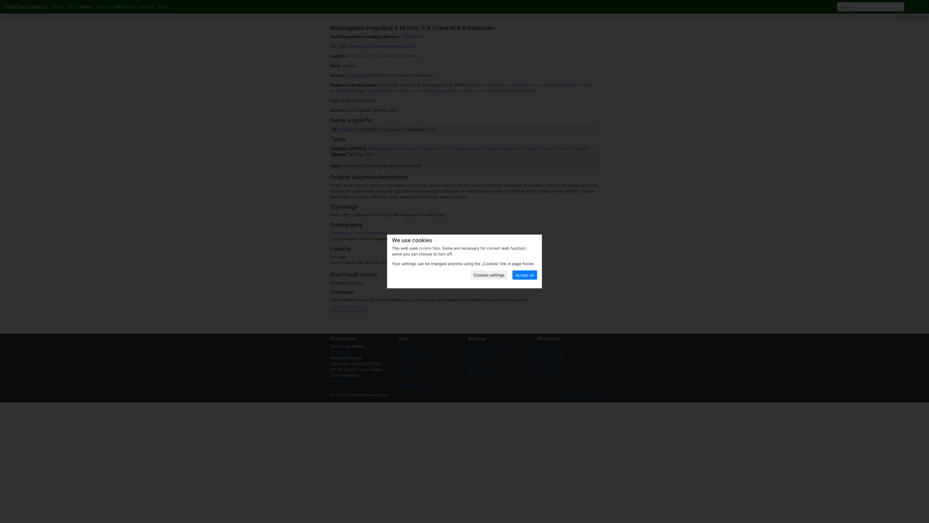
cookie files (429, 248)
